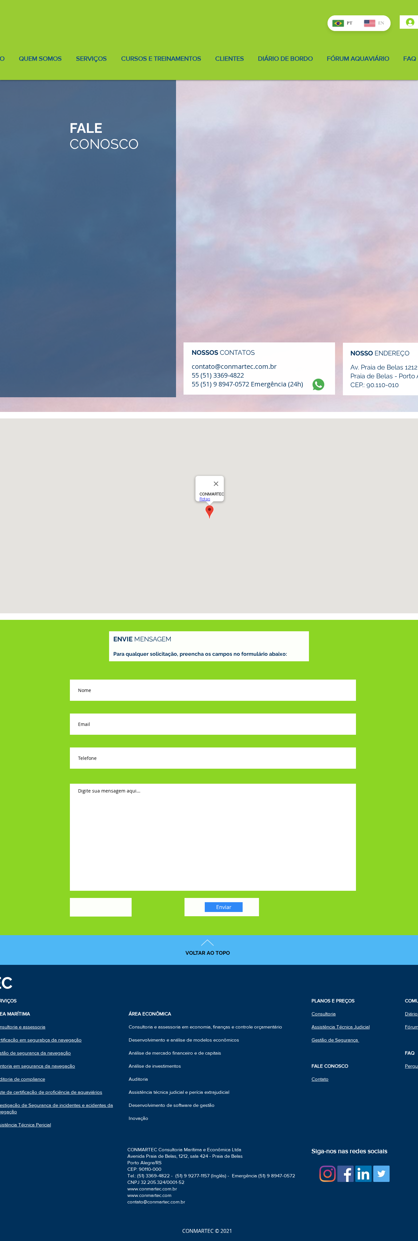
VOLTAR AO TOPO (207, 953)
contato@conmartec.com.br (156, 1201)
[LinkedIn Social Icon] (363, 1174)
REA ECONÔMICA (151, 1013)
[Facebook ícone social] (345, 1174)
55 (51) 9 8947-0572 (220, 384)
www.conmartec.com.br (152, 1188)
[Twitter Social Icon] (381, 1174)
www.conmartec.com (149, 1195)
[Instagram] (327, 1174)
